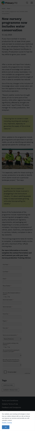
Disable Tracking (7, 422)
